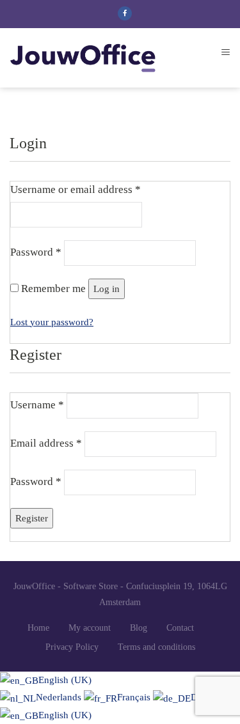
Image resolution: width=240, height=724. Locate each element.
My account (89, 628)
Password (35, 252)
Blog (138, 628)
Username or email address (75, 189)
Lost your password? (51, 322)
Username (37, 405)
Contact (180, 628)
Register (31, 518)
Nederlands (60, 697)
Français (135, 697)
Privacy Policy (72, 647)
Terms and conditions (156, 647)
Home (38, 628)
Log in (106, 289)
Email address (46, 443)
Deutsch (207, 697)
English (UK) (65, 680)
